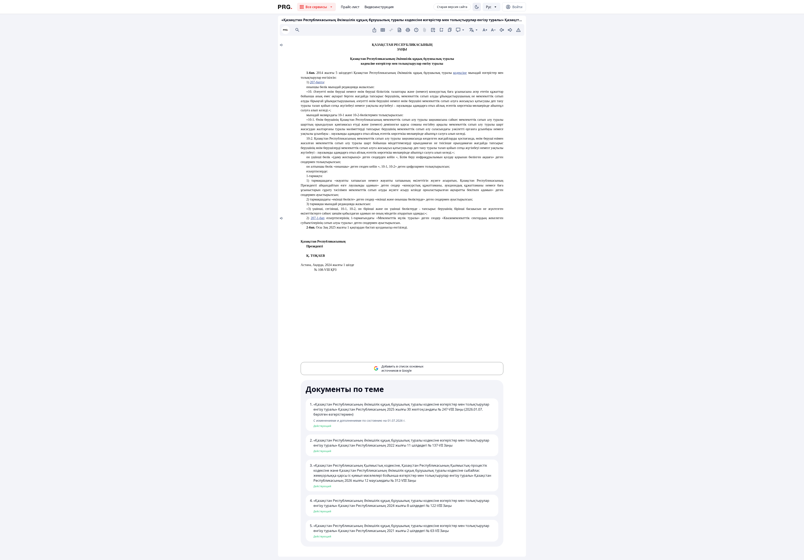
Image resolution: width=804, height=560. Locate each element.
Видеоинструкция (379, 7)
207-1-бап (318, 218)
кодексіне (460, 72)
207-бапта (317, 82)
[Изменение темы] (477, 7)
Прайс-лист (350, 7)
